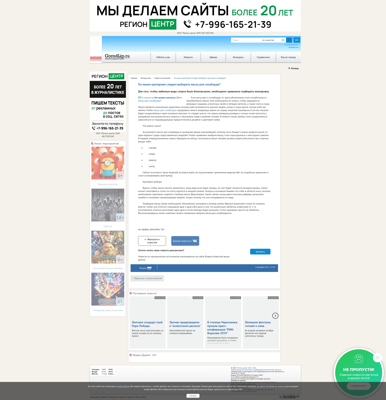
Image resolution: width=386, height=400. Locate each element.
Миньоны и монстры (110, 179)
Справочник (263, 57)
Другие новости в (182, 240)
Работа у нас (163, 57)
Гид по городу (288, 57)
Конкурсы (238, 57)
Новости (188, 57)
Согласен (193, 396)
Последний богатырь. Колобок (108, 263)
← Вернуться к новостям (152, 241)
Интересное (146, 78)
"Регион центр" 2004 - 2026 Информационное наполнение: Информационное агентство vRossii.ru (256, 369)
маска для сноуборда (164, 110)
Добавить (260, 251)
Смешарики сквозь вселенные (108, 305)
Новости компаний (162, 78)
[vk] (195, 241)
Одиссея (114, 221)
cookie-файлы (123, 386)
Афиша (213, 57)
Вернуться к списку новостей (148, 278)
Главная (134, 78)
